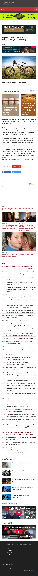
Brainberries (4, 206)
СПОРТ (9, 555)
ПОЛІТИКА (9, 548)
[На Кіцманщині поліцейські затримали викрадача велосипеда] (6, 473)
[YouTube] (6, 564)
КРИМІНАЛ (9, 550)
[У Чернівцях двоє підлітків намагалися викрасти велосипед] (6, 465)
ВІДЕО (9, 557)
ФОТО (9, 559)
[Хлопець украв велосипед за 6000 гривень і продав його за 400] (6, 489)
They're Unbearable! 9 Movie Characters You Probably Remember (9, 226)
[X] (9, 564)
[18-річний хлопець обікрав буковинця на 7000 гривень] (6, 481)
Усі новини (18, 453)
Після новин (7, 522)
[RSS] (12, 564)
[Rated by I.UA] (13, 570)
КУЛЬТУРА (9, 553)
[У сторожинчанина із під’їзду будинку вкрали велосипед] (6, 497)
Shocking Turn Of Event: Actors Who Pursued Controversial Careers (18, 255)
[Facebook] (3, 564)
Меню (3, 9)
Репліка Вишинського (11, 503)
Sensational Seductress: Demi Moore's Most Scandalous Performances (17, 209)
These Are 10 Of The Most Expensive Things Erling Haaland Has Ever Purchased (27, 227)
